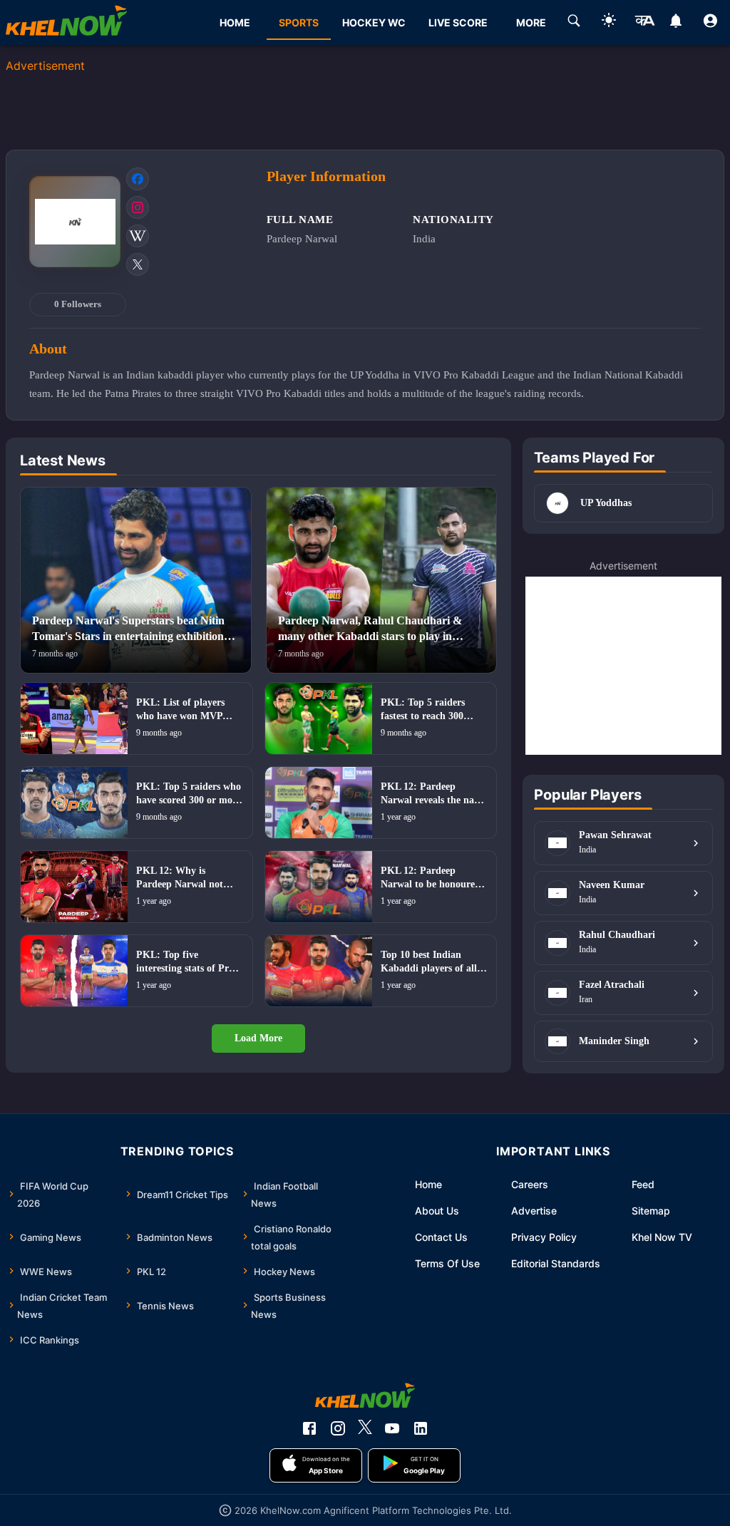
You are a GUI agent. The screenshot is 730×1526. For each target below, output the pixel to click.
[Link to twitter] (137, 264)
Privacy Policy (544, 1237)
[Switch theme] (609, 22)
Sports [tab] (299, 22)
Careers (529, 1184)
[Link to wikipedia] (137, 236)
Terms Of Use (447, 1263)
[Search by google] (574, 23)
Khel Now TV (662, 1237)
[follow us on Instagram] (337, 1428)
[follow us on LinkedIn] (420, 1428)
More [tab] (531, 22)
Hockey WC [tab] (374, 22)
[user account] (710, 23)
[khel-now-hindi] (644, 22)
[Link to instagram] (137, 207)
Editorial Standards (555, 1263)
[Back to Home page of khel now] (66, 22)
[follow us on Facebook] (309, 1428)
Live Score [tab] (458, 22)
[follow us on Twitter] (365, 1428)
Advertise (534, 1211)
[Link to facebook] (137, 178)
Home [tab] (235, 22)
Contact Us (441, 1237)
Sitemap (651, 1211)
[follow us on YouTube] (392, 1428)
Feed (643, 1184)
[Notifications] (675, 23)
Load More (258, 1038)
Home (428, 1184)
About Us (437, 1211)
